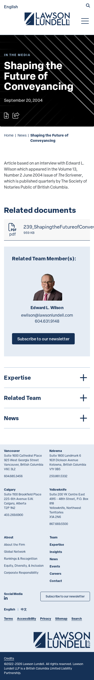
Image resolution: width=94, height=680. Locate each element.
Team (53, 537)
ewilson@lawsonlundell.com (47, 315)
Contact (56, 581)
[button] (88, 6)
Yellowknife (57, 489)
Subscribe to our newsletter (43, 339)
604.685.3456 (13, 476)
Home (9, 135)
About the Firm (14, 544)
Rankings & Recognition (20, 558)
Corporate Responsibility (21, 572)
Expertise (57, 544)
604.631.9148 (47, 321)
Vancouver (12, 451)
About (8, 537)
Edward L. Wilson (47, 307)
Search (76, 618)
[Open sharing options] (16, 116)
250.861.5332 (58, 476)
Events (55, 566)
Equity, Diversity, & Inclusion (24, 565)
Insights (56, 552)
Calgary (10, 489)
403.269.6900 (13, 515)
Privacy (45, 618)
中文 (24, 609)
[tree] (47, 397)
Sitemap (61, 618)
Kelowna (55, 451)
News (22, 135)
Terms (8, 618)
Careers (55, 573)
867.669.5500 (58, 524)
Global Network (15, 551)
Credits (9, 658)
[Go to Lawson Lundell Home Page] (47, 18)
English (11, 7)
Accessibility (26, 618)
